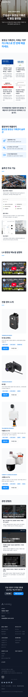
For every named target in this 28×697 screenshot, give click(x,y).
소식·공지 (3, 662)
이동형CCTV (4, 642)
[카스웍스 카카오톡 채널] (11, 682)
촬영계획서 (3, 631)
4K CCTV (3, 647)
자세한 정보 (14, 348)
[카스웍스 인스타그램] (6, 682)
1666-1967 (5, 611)
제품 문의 (5, 348)
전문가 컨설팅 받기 (18, 651)
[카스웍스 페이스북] (2, 682)
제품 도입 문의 (18, 593)
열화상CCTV (4, 644)
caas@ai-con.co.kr (7, 618)
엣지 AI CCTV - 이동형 (20, 633)
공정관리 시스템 (4, 651)
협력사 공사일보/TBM (5, 658)
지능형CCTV (4, 640)
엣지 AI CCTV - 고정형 (20, 631)
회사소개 (3, 686)
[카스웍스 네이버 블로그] (9, 682)
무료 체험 (8, 593)
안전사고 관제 (18, 640)
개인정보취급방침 (20, 686)
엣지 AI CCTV (18, 626)
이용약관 (14, 686)
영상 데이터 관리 (4, 629)
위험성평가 (17, 642)
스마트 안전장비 (4, 637)
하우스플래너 (8, 686)
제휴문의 (3, 688)
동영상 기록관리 (4, 626)
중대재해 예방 (18, 637)
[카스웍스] (5, 2)
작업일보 (3, 653)
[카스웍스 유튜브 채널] (4, 682)
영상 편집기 (3, 633)
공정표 (2, 655)
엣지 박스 (17, 629)
